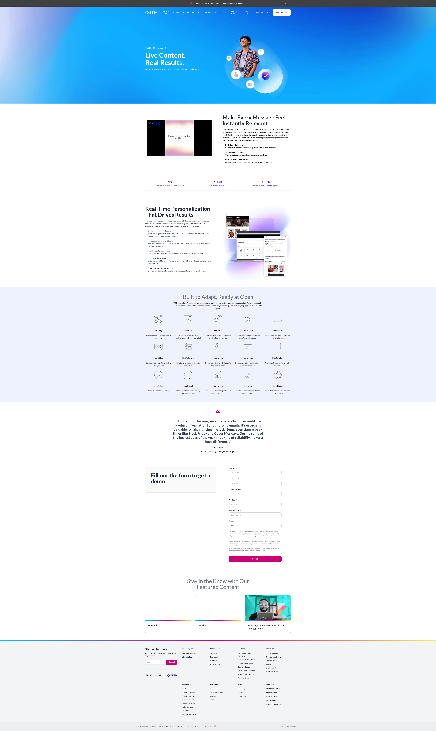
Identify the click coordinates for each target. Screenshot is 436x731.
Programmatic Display (273, 657)
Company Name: (235, 489)
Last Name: (234, 479)
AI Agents (213, 661)
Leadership (242, 696)
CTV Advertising (272, 653)
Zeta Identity (214, 657)
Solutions (185, 12)
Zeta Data (213, 653)
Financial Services (188, 700)
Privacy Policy (250, 545)
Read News (239, 3)
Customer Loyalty (244, 667)
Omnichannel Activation (246, 671)
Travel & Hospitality (189, 696)
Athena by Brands (188, 657)
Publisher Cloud (243, 678)
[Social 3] (155, 675)
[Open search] (268, 12)
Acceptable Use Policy (174, 726)
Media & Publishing (188, 703)
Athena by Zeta (165, 12)
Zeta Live (246, 12)
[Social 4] (160, 675)
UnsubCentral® (190, 726)
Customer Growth (216, 692)
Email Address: (235, 510)
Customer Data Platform (246, 660)
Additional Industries (189, 714)
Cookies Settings (205, 726)
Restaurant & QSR (188, 692)
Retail (184, 689)
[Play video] (179, 138)
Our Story (241, 689)
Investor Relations (274, 704)
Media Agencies (187, 707)
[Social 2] (151, 675)
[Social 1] (146, 675)
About (226, 12)
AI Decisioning (215, 664)
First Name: (234, 468)
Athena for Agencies (189, 653)
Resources (208, 12)
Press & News (234, 12)
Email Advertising (272, 661)
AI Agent (269, 664)
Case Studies (271, 696)
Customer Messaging (245, 663)
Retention (213, 696)
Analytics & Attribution (246, 674)
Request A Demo (282, 12)
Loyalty (212, 700)
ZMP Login (260, 12)
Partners (218, 12)
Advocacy (185, 711)
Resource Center (273, 688)
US (218, 726)
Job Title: (233, 500)
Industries (195, 12)
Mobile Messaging (272, 671)
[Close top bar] (285, 3)
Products (176, 12)
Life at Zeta (271, 700)
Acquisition (214, 689)
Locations (241, 692)
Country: (232, 521)
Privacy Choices (158, 726)
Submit (255, 559)
